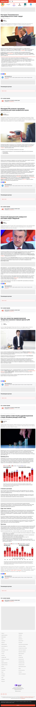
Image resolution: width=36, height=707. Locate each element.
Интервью (3, 675)
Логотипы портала (22, 670)
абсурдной (16, 277)
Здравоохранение (9, 316)
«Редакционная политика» (18, 689)
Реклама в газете (21, 664)
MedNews (3, 679)
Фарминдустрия (4, 644)
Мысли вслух (3, 668)
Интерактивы (21, 657)
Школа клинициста (4, 646)
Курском (24, 179)
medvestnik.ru (23, 698)
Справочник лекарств (22, 651)
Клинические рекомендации (23, 644)
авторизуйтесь (11, 101)
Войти (33, 1)
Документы (20, 638)
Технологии (3, 640)
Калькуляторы (21, 640)
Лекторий (3, 651)
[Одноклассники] (5, 74)
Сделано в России (4, 664)
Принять (18, 705)
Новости (5, 106)
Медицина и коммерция (5, 659)
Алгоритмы (20, 642)
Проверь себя (3, 657)
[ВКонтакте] (3, 74)
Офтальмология (21, 659)
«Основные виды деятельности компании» (18, 688)
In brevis (2, 653)
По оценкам (18, 570)
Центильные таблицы (22, 646)
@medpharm (7, 78)
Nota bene (3, 655)
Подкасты (20, 655)
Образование (8, 106)
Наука (2, 638)
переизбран (18, 176)
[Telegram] (1, 74)
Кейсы (20, 668)
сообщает (2, 255)
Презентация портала (22, 666)
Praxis (2, 677)
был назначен (10, 53)
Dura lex (2, 666)
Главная (2, 106)
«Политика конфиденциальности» (18, 687)
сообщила (23, 50)
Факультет (3, 681)
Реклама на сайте (21, 662)
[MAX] (2, 74)
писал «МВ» (13, 570)
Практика (2, 642)
